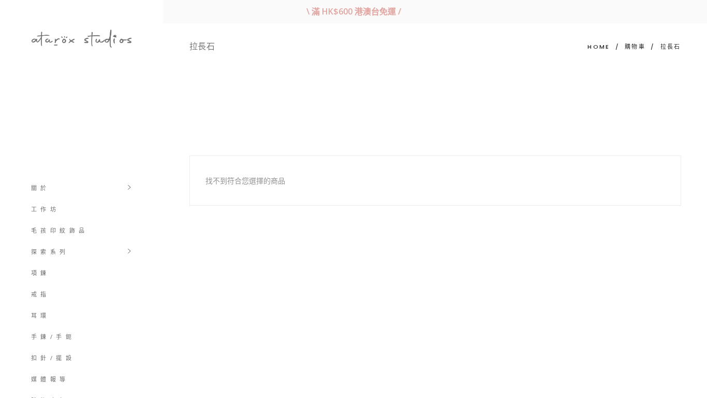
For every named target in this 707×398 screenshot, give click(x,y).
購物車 (635, 46)
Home (598, 46)
